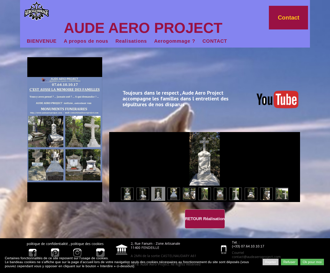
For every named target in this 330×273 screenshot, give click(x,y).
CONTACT (214, 41)
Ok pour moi (312, 262)
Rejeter (270, 262)
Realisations (131, 41)
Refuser (289, 262)
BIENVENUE (42, 41)
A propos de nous (86, 41)
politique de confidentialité (48, 243)
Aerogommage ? (174, 41)
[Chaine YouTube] (277, 98)
